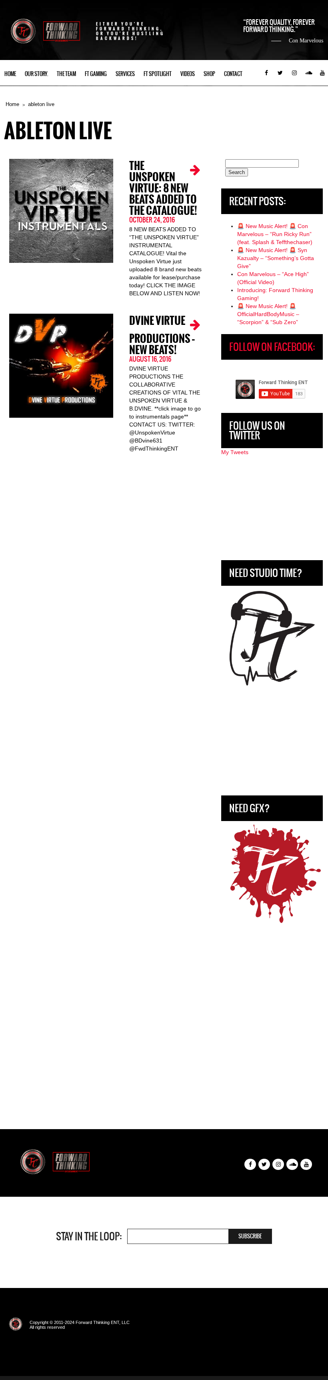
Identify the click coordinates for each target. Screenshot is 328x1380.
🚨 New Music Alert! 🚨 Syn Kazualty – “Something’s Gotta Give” (275, 258)
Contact (233, 74)
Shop (209, 74)
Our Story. (36, 74)
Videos (187, 74)
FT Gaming (96, 74)
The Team (66, 74)
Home (10, 74)
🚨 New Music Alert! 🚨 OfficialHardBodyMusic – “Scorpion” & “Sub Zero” (268, 314)
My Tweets (234, 452)
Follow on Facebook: (272, 347)
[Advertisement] (272, 508)
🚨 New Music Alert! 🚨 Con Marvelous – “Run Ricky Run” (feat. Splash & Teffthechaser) (274, 234)
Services (125, 74)
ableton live (41, 104)
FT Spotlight (158, 74)
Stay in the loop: (89, 1236)
